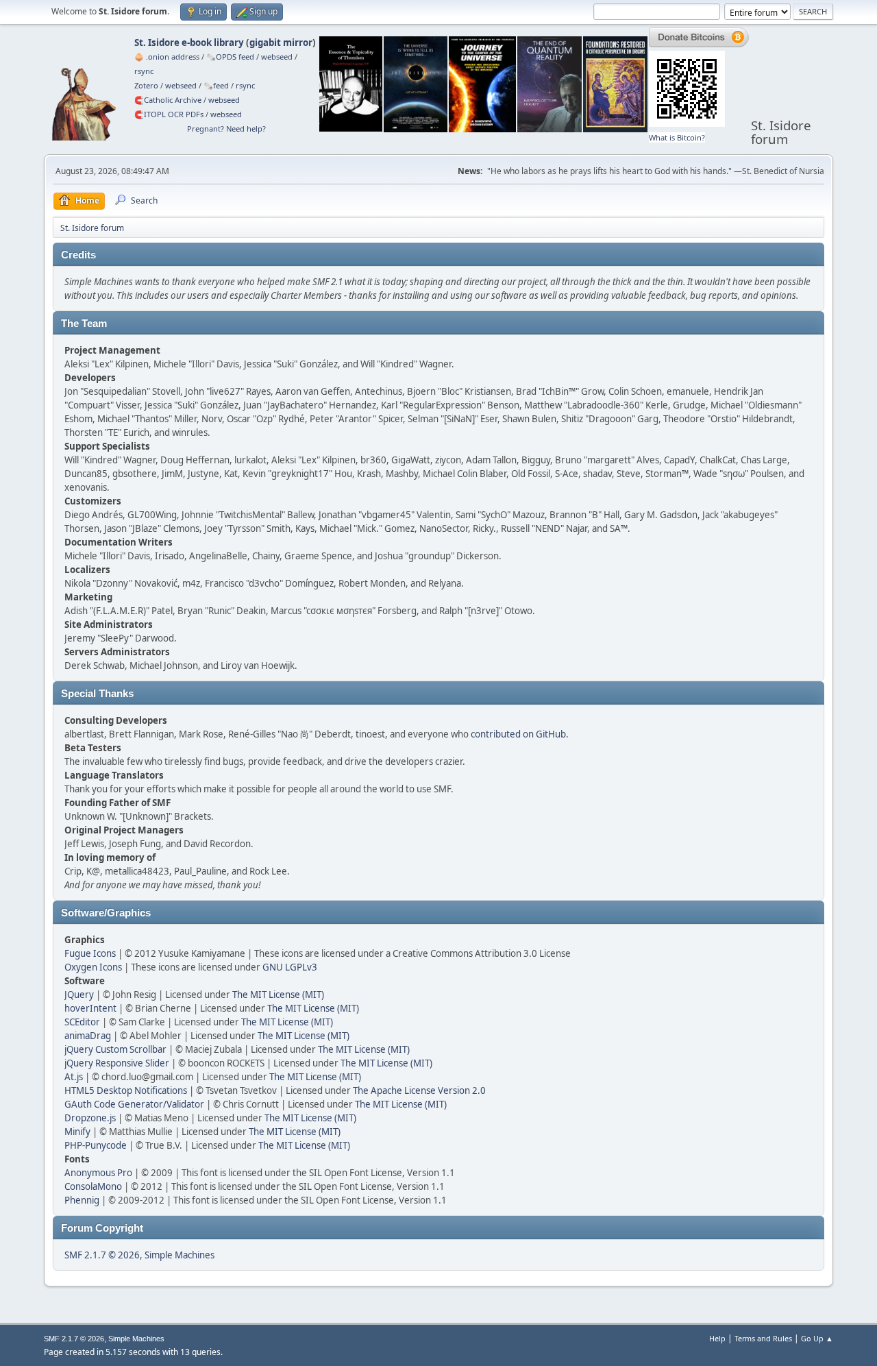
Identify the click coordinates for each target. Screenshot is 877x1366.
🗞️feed (216, 85)
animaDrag (87, 1035)
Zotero (146, 85)
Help (717, 1338)
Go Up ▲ (817, 1338)
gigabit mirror (280, 42)
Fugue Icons (90, 953)
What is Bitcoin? (677, 137)
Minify (77, 1131)
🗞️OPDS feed (230, 56)
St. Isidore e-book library (189, 42)
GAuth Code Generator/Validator (134, 1104)
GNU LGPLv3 (289, 967)
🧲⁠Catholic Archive (167, 100)
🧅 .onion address (166, 56)
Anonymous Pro (98, 1173)
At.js (73, 1077)
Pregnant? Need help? (226, 128)
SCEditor (82, 1022)
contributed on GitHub (518, 734)
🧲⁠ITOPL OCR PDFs (168, 114)
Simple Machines (179, 1255)
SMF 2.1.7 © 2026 (102, 1255)
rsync (143, 71)
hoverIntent (90, 1008)
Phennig (81, 1200)
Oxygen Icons (93, 967)
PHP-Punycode (95, 1145)
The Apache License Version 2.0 (419, 1090)
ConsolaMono (93, 1186)
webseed (277, 56)
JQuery (79, 994)
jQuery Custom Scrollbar (115, 1049)
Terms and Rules (763, 1338)
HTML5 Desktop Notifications (125, 1090)
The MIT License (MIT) (278, 994)
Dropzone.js (90, 1118)
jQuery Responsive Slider (116, 1063)
